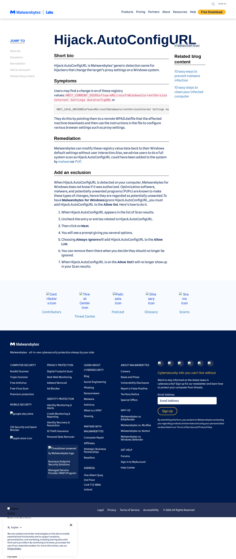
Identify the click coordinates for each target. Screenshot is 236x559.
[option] (19, 513)
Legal (100, 510)
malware (64, 161)
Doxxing (88, 416)
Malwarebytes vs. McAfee (136, 425)
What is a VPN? (93, 410)
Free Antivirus (18, 382)
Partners (153, 12)
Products (127, 12)
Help (193, 12)
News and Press (130, 377)
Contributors (51, 312)
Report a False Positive (134, 388)
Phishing (89, 387)
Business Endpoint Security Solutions (59, 463)
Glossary (151, 312)
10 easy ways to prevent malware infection (187, 75)
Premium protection (22, 394)
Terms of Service (185, 427)
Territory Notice (130, 394)
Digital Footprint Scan (60, 371)
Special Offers (129, 399)
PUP (78, 161)
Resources (180, 12)
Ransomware (91, 393)
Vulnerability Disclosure (135, 382)
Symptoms (16, 57)
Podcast (118, 312)
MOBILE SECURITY (21, 404)
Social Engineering (95, 381)
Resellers (89, 457)
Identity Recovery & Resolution (58, 424)
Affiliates (89, 443)
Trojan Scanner (19, 377)
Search (213, 4)
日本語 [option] (11, 513)
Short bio (15, 51)
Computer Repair (94, 437)
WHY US (125, 410)
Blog (86, 376)
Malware (89, 399)
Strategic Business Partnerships (95, 450)
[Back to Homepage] (31, 14)
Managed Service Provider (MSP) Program (62, 472)
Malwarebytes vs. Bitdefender (131, 418)
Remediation (17, 63)
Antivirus (89, 404)
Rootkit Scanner (19, 371)
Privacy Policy (205, 427)
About (166, 12)
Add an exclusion (20, 69)
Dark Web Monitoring (59, 377)
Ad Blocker (53, 388)
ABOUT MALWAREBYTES (135, 365)
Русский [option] (12, 556)
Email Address (166, 394)
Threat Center (84, 316)
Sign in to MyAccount (133, 461)
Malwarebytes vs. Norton (135, 430)
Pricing (140, 12)
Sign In (222, 4)
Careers (125, 371)
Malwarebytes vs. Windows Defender (132, 438)
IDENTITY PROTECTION (60, 398)
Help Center (128, 467)
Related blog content (22, 76)
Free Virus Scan (19, 388)
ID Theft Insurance (58, 431)
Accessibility (151, 510)
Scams (184, 312)
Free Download (211, 12)
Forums (125, 456)
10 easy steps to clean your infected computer (188, 92)
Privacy (111, 510)
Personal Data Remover (60, 436)
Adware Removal (57, 382)
